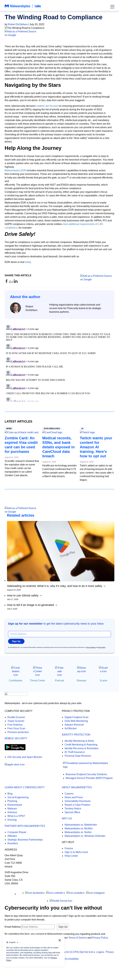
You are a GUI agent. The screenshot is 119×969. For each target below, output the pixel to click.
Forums (69, 848)
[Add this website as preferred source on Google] (59, 33)
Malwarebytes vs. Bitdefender (81, 824)
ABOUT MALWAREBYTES (77, 787)
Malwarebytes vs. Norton (78, 832)
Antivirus (12, 812)
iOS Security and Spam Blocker (24, 757)
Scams (103, 680)
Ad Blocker (71, 728)
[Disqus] (59, 362)
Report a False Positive (77, 804)
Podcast (59, 680)
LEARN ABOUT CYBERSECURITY (25, 787)
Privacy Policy (101, 647)
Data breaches (52, 428)
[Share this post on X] (11, 282)
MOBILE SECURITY (16, 738)
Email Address (13, 926)
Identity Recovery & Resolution (82, 748)
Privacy (110, 952)
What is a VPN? (16, 816)
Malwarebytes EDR (15, 170)
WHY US (67, 818)
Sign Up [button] (16, 641)
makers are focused (47, 106)
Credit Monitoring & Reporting (81, 744)
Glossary (81, 680)
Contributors (15, 680)
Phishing (12, 801)
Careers (69, 793)
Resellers (12, 843)
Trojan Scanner (15, 721)
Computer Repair (16, 832)
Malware (12, 808)
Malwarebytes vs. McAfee (79, 828)
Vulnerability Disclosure (78, 801)
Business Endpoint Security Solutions (86, 774)
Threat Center (37, 680)
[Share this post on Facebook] (7, 282)
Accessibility (72, 958)
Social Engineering (18, 797)
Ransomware (14, 804)
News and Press (74, 797)
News (9, 428)
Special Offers (72, 812)
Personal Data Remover (78, 755)
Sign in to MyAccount (76, 852)
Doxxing (12, 819)
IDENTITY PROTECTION (76, 734)
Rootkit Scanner (16, 717)
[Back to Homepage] (23, 7)
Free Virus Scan (16, 728)
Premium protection (18, 732)
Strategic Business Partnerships (25, 839)
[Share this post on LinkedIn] (16, 282)
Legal (99, 952)
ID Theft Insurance (75, 752)
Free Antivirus (15, 724)
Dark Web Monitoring (76, 721)
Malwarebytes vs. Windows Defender (85, 836)
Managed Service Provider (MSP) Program (89, 778)
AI (82, 428)
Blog (10, 793)
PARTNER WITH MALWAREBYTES (25, 826)
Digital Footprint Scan (76, 717)
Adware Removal (74, 724)
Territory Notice (73, 808)
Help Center (71, 856)
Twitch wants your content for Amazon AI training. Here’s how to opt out (96, 447)
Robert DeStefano (18, 24)
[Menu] (112, 6)
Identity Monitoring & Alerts (79, 741)
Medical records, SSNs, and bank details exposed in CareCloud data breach (58, 447)
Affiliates (12, 836)
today (28, 262)
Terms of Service (90, 647)
